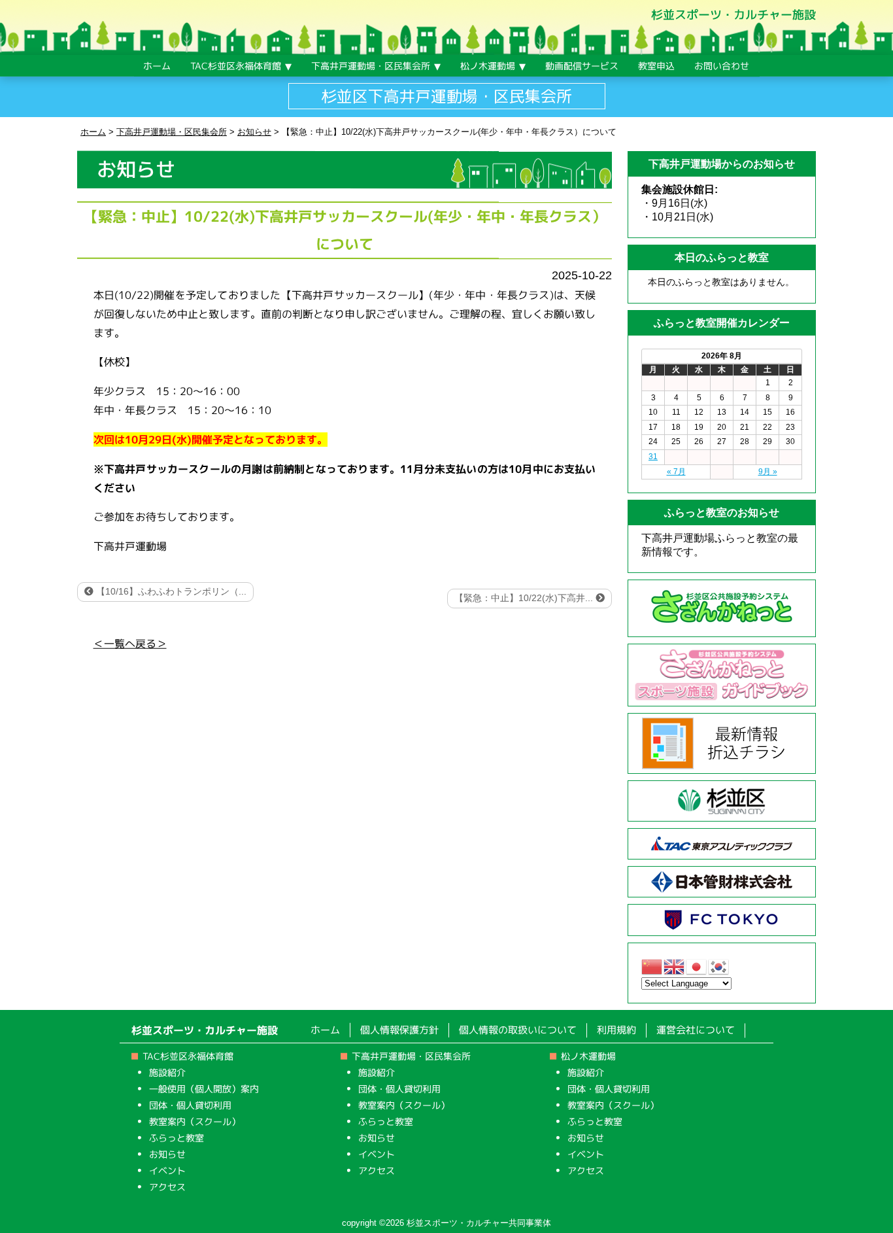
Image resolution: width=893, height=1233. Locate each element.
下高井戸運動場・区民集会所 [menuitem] (370, 66)
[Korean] (719, 965)
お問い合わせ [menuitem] (721, 66)
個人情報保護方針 (399, 1030)
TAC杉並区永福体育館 (188, 1056)
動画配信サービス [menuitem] (581, 66)
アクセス (167, 1187)
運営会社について (695, 1030)
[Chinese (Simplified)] (652, 965)
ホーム (325, 1030)
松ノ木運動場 (588, 1056)
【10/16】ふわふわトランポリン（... (169, 591)
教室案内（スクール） (195, 1121)
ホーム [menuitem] (157, 66)
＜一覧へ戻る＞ (130, 643)
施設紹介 (167, 1072)
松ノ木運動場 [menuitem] (487, 66)
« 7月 (676, 471)
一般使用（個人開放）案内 (204, 1089)
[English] (675, 965)
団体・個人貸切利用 (190, 1105)
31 (653, 456)
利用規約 (616, 1030)
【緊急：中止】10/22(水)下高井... (525, 598)
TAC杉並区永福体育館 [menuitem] (235, 66)
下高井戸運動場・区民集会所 (411, 1056)
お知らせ (167, 1154)
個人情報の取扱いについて (518, 1030)
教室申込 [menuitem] (656, 66)
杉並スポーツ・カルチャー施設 (733, 15)
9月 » (767, 471)
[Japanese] (697, 965)
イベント (167, 1170)
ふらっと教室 (176, 1138)
